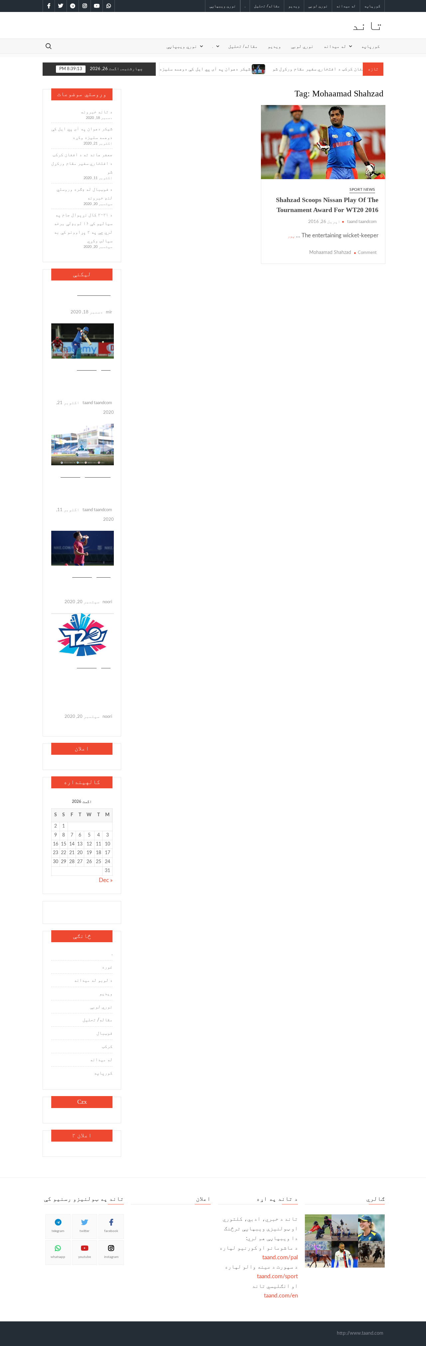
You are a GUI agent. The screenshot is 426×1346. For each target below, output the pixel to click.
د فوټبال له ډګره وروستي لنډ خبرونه (84, 193)
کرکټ (105, 367)
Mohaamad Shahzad (330, 252)
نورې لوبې (318, 6)
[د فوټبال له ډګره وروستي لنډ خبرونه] (82, 548)
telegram (58, 1231)
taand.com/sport (277, 1276)
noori (107, 602)
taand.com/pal (280, 1257)
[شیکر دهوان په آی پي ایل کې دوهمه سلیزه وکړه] (237, 68)
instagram (111, 1257)
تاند (367, 25)
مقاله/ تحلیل (267, 6)
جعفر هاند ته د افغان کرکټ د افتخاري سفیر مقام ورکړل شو (315, 68)
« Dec (105, 880)
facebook (111, 1231)
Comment (367, 253)
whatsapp (58, 1257)
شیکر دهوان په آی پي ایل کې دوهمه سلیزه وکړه (177, 68)
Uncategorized (93, 292)
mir (109, 312)
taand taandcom (362, 222)
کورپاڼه (372, 6)
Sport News (362, 189)
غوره (107, 967)
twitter (85, 1231)
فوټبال (103, 574)
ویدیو (294, 6)
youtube (84, 1257)
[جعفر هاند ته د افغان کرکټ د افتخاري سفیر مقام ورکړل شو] (82, 444)
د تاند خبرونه (96, 112)
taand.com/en (281, 1295)
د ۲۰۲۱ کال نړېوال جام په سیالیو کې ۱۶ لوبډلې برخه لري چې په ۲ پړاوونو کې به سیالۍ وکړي (83, 228)
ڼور (291, 236)
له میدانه (346, 6)
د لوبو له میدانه (93, 980)
